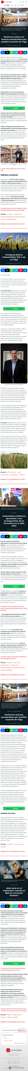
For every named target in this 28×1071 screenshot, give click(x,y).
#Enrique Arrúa (18, 214)
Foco (14, 251)
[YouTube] (19, 1063)
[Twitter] (12, 1063)
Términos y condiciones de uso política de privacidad (14, 1058)
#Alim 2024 (17, 662)
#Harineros (10, 844)
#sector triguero (5, 665)
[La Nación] (6, 2)
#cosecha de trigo (19, 844)
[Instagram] (16, 1063)
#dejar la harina (17, 1014)
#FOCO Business (11, 472)
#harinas (9, 1014)
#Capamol (10, 214)
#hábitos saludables (12, 1017)
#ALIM (19, 472)
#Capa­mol (3, 846)
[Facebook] (9, 1063)
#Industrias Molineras (6, 670)
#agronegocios (14, 474)
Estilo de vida (14, 884)
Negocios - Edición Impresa (14, 711)
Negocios (14, 33)
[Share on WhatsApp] (12, 52)
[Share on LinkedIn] (25, 52)
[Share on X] (7, 52)
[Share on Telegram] (16, 52)
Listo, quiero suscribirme (20, 1043)
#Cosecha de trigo (12, 219)
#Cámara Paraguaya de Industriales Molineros (13, 216)
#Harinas (3, 219)
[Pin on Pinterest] (20, 52)
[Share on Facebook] (3, 52)
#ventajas (3, 1017)
